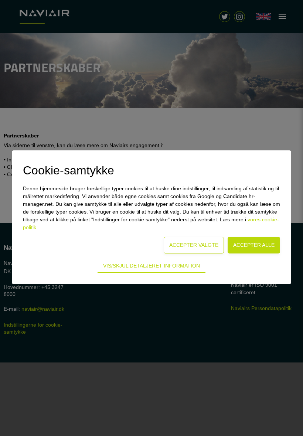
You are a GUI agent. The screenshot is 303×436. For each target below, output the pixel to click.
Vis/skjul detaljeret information (151, 266)
